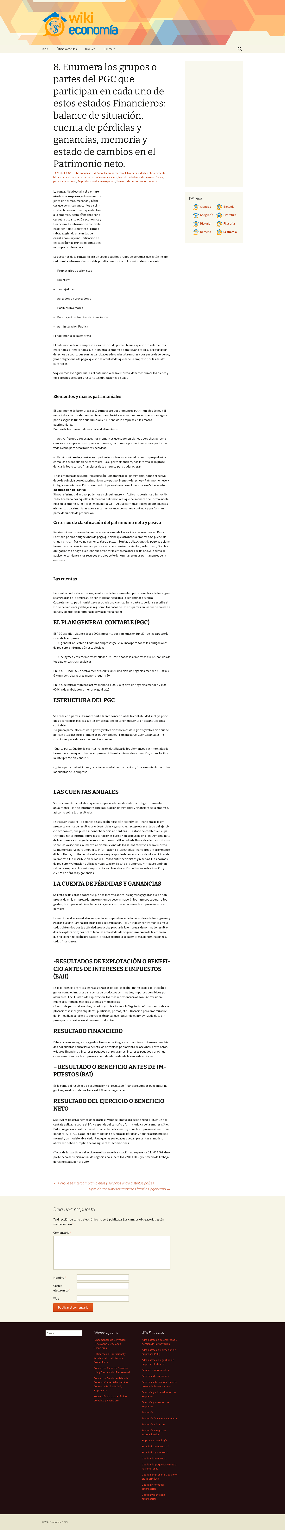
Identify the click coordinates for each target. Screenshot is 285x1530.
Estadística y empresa (155, 1452)
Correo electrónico (62, 1288)
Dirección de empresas (155, 1376)
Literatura (230, 215)
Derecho (205, 232)
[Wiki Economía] (142, 22)
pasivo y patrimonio (64, 181)
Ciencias (205, 206)
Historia (205, 223)
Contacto (109, 49)
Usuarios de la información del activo (138, 181)
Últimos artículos (66, 49)
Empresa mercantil (115, 173)
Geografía (206, 215)
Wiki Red (90, 49)
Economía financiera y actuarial (159, 1418)
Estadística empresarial (155, 1446)
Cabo (100, 173)
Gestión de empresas (154, 1458)
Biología (228, 206)
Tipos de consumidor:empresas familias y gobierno (129, 1188)
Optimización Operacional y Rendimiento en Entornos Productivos (110, 1358)
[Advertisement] (135, 218)
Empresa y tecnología (154, 1440)
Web (56, 1298)
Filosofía (229, 223)
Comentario (62, 1232)
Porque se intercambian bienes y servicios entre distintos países (103, 1183)
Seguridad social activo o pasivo (96, 181)
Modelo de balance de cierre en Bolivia (140, 177)
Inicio (45, 49)
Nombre (59, 1277)
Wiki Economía (52, 1522)
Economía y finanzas (153, 1424)
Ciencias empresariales (155, 1370)
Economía (84, 173)
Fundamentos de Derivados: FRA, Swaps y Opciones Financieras (110, 1344)
